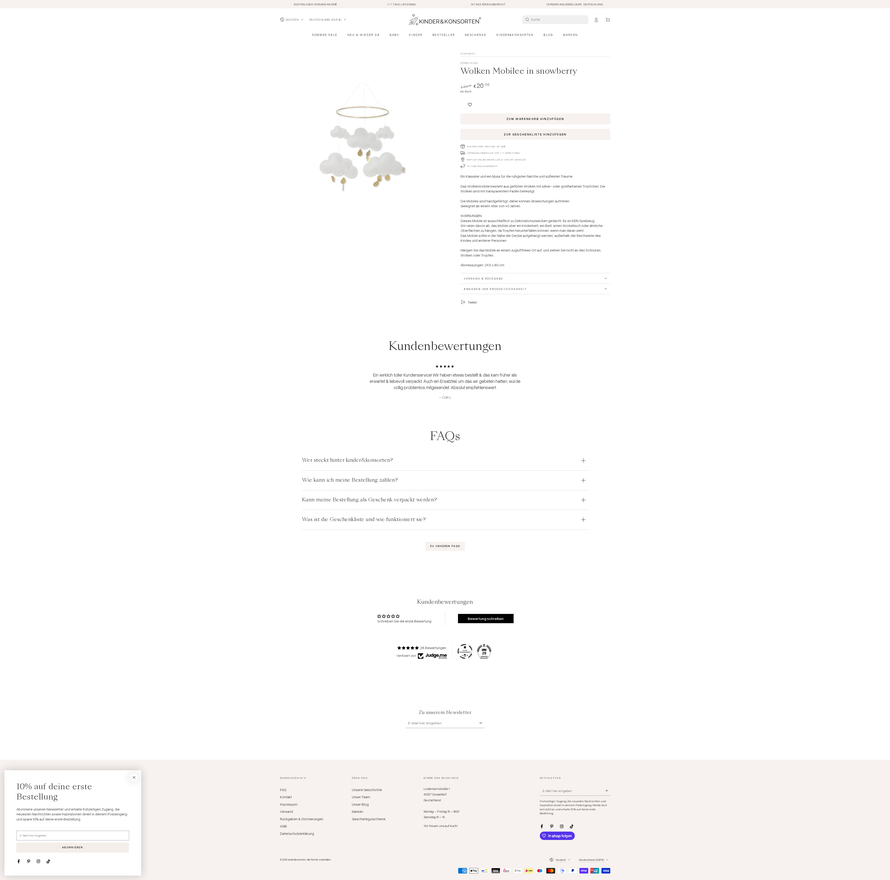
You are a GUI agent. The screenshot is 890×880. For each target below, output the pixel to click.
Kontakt (286, 797)
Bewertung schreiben (486, 618)
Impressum (289, 804)
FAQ (283, 789)
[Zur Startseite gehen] (445, 19)
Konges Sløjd (469, 62)
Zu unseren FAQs (445, 546)
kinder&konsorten (297, 859)
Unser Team (361, 797)
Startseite (467, 53)
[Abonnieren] (482, 723)
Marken (357, 811)
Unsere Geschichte (367, 789)
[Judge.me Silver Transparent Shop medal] (465, 651)
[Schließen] (134, 777)
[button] (470, 102)
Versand (286, 811)
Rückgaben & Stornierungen (301, 819)
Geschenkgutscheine (368, 819)
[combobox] (556, 19)
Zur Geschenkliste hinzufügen (535, 134)
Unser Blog (360, 804)
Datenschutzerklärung (297, 833)
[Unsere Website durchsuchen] (527, 19)
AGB (283, 826)
